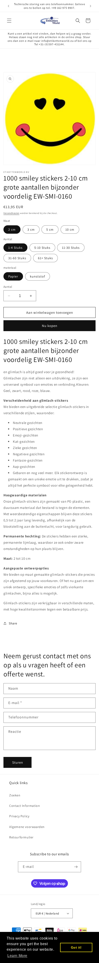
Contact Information (24, 806)
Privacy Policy (19, 816)
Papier (13, 276)
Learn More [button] (17, 956)
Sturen (17, 762)
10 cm (69, 229)
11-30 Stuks (71, 248)
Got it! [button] (76, 947)
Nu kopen (49, 325)
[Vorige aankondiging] (8, 6)
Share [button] (13, 623)
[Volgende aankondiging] (90, 6)
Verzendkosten (11, 213)
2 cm (12, 229)
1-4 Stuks (15, 248)
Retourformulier (21, 837)
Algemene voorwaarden (27, 827)
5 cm (50, 229)
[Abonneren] (76, 866)
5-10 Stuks (42, 248)
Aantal (7, 287)
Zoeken (14, 795)
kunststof (37, 276)
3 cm (31, 229)
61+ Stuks (45, 258)
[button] (9, 21)
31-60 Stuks (17, 258)
